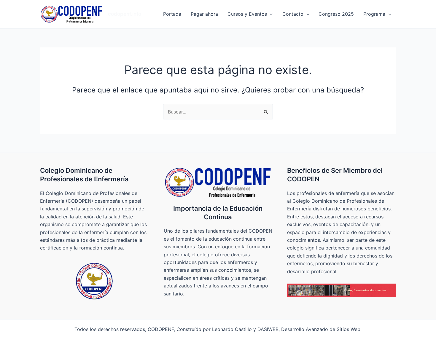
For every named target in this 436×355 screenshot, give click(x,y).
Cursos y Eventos (247, 14)
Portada (172, 14)
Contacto (292, 14)
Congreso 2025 (336, 14)
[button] (270, 14)
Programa (374, 14)
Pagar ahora (204, 14)
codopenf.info (124, 14)
